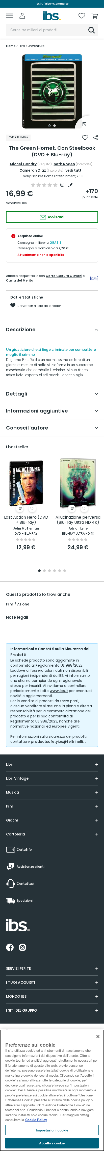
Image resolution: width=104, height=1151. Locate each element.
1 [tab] (49, 126)
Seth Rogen (64, 164)
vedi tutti (74, 170)
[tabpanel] (52, 91)
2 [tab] (55, 126)
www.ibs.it (59, 690)
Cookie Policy (36, 1119)
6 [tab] (65, 571)
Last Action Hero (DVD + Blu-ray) (26, 520)
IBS (24, 203)
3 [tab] (49, 571)
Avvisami (55, 217)
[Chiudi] (97, 1036)
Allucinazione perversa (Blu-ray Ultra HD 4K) (78, 520)
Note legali (17, 617)
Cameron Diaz (32, 170)
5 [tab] (60, 571)
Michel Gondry (23, 164)
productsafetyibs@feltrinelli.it (58, 741)
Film (9, 604)
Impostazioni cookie (52, 1130)
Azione (23, 604)
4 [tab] (55, 571)
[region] (52, 1090)
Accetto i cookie (52, 1143)
